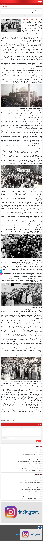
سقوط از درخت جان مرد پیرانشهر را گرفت (33, 466)
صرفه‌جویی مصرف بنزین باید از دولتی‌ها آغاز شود (32, 456)
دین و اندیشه (37, 6)
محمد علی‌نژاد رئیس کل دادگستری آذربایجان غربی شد (32, 480)
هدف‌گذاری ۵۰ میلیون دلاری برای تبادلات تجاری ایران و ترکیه (31, 468)
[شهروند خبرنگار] (2, 4)
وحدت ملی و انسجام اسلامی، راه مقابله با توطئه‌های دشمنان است (30, 482)
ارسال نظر (38, 441)
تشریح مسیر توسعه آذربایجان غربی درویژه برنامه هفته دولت (31, 452)
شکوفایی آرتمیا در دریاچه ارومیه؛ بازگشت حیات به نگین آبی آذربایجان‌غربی (29, 461)
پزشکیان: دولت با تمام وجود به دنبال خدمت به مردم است (31, 484)
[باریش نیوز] (40, 1)
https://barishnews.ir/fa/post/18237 (9, 420)
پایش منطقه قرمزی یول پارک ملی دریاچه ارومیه (33, 463)
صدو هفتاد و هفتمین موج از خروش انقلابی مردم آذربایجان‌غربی (30, 454)
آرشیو (12, 531)
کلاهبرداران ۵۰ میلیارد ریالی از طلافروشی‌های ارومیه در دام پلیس (30, 450)
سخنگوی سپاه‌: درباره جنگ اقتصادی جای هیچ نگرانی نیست (31, 459)
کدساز (19, 539)
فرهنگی (41, 6)
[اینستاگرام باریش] (21, 512)
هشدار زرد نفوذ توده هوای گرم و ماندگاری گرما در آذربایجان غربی (30, 470)
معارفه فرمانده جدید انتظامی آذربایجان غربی (33, 478)
